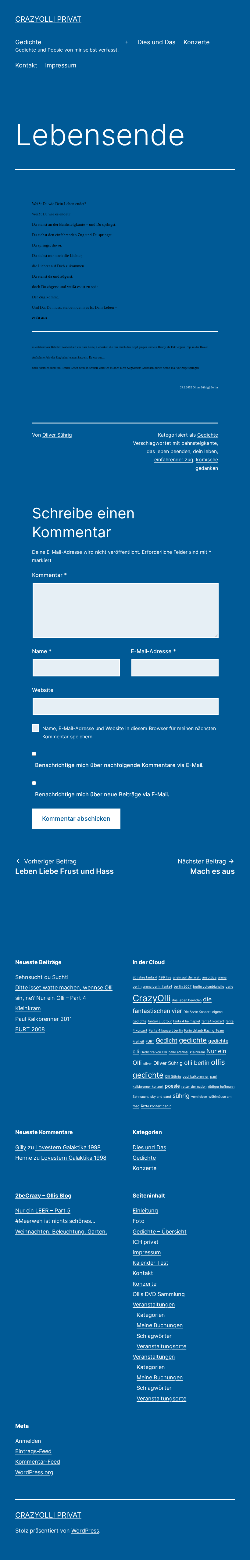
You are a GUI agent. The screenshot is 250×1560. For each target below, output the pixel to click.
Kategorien (151, 1315)
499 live (165, 977)
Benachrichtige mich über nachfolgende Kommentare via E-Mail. (119, 765)
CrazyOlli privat (48, 19)
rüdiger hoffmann (221, 1087)
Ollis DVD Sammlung (159, 1294)
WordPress (85, 1530)
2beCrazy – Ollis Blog (43, 1195)
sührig (181, 1095)
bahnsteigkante (199, 443)
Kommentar (49, 575)
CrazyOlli (151, 998)
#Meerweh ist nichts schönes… (55, 1221)
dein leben (205, 451)
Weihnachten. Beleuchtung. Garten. (61, 1231)
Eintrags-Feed (33, 1451)
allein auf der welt (187, 977)
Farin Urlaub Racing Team (204, 1030)
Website (43, 690)
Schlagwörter (154, 1336)
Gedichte (67, 45)
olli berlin (196, 1062)
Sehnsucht (141, 1097)
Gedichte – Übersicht (160, 1231)
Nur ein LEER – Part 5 (42, 1210)
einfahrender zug (173, 459)
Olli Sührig (173, 1077)
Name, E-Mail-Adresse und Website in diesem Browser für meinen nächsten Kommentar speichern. (129, 732)
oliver (147, 1064)
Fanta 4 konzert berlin (166, 1030)
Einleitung (145, 1210)
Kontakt (26, 65)
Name (42, 651)
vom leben (199, 1097)
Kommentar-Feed (37, 1461)
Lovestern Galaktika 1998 (68, 1147)
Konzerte (197, 42)
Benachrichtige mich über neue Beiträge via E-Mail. (102, 794)
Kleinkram (28, 1008)
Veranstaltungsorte (161, 1346)
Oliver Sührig (57, 435)
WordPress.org (34, 1472)
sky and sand (160, 1097)
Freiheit (138, 1041)
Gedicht (166, 1040)
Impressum (60, 65)
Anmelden (28, 1441)
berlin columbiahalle (208, 987)
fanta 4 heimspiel (186, 1021)
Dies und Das (156, 42)
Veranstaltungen (154, 1304)
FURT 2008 (30, 1029)
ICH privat (146, 1242)
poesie (172, 1086)
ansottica (209, 977)
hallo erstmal (178, 1052)
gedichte (193, 1040)
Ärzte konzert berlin (156, 1106)
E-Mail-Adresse (153, 651)
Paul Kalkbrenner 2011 (43, 1019)
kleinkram (197, 1052)
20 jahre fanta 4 (145, 977)
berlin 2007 (182, 987)
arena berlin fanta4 (157, 987)
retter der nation (193, 1087)
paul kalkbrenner (196, 1077)
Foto (139, 1221)
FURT (150, 1041)
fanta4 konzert (213, 1021)
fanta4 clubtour (160, 1021)
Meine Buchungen (160, 1325)
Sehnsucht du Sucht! (42, 977)
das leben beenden (168, 451)
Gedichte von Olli (154, 1052)
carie (229, 987)
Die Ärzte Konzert (197, 1012)
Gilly (20, 1147)
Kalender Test (150, 1262)
